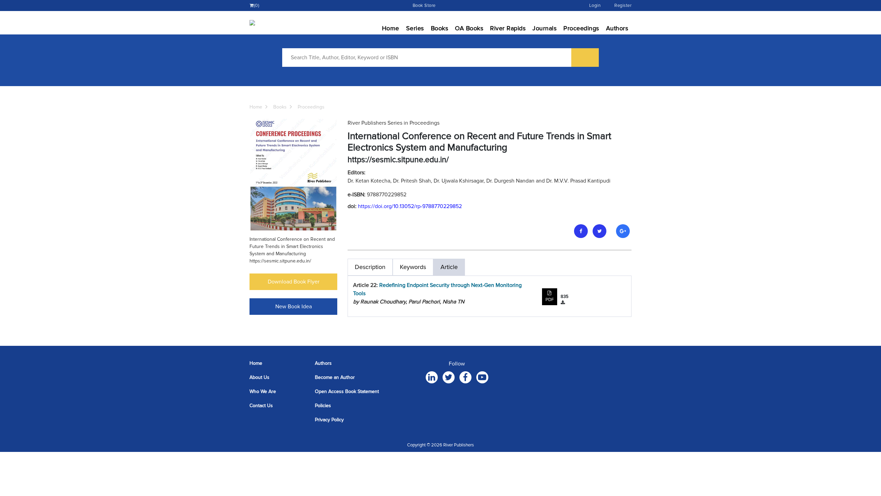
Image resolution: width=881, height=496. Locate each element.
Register (622, 5)
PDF (549, 299)
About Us (259, 377)
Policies (323, 406)
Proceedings (581, 28)
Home (390, 28)
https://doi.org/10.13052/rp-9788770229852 (410, 206)
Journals (544, 28)
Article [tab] (449, 267)
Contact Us (261, 406)
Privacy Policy (329, 420)
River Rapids (508, 28)
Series (415, 28)
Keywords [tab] (413, 267)
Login (595, 5)
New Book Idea (293, 306)
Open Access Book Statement (347, 391)
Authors (617, 28)
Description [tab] (370, 267)
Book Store (424, 5)
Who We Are (263, 391)
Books (439, 28)
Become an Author (335, 377)
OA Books (469, 28)
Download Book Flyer (293, 281)
